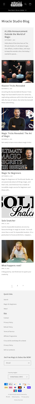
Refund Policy (8, 327)
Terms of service (18, 400)
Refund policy (16, 397)
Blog (5, 313)
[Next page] (23, 285)
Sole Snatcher (8, 220)
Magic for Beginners (11, 173)
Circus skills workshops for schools (15, 341)
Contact (6, 318)
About (5, 309)
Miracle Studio (16, 394)
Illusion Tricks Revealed (13, 85)
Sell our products (9, 350)
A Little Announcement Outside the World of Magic (16, 34)
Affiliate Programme (10, 336)
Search (6, 299)
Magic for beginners (10, 304)
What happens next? (11, 265)
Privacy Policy (8, 322)
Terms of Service (9, 331)
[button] (4, 4)
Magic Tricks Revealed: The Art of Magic (17, 135)
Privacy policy (25, 397)
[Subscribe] (28, 363)
